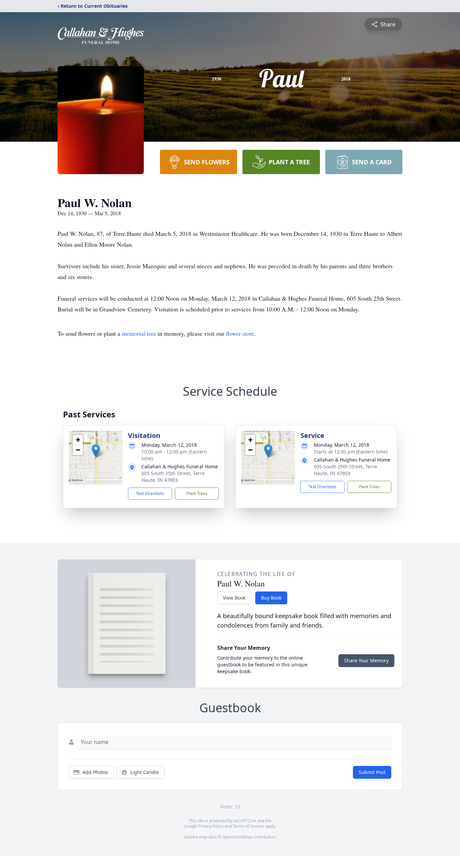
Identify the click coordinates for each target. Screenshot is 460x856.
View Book (234, 598)
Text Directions (150, 493)
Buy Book (271, 598)
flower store (240, 333)
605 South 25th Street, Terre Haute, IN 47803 (173, 476)
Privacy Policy (211, 826)
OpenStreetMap (237, 837)
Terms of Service (248, 826)
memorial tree (139, 333)
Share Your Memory (366, 660)
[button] (96, 451)
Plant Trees (197, 493)
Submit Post (372, 772)
